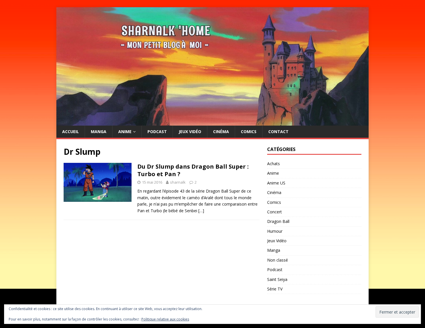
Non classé (277, 260)
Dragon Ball (278, 221)
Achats (273, 163)
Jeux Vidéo (190, 131)
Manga (98, 131)
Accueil (70, 131)
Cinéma (221, 131)
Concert (274, 212)
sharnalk (178, 182)
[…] (201, 210)
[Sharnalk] (212, 122)
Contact (278, 131)
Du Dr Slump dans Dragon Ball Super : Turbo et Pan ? (193, 170)
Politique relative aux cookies (165, 319)
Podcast (157, 131)
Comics (248, 131)
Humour (274, 231)
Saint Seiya (277, 279)
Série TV (274, 289)
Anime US (276, 183)
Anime (125, 131)
